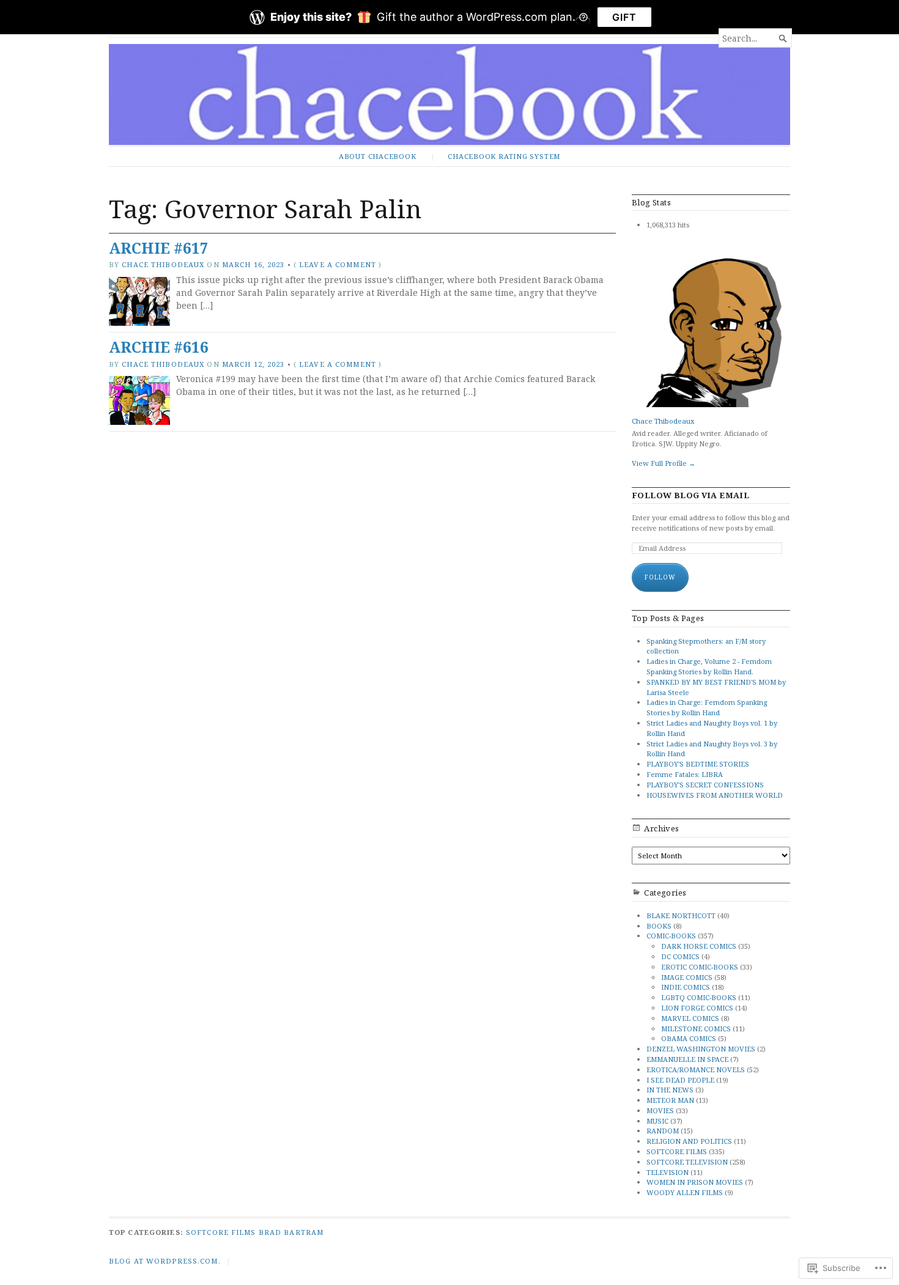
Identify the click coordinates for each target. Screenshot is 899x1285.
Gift (624, 17)
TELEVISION (667, 1172)
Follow (660, 577)
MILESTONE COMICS (696, 1028)
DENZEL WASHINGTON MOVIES (700, 1048)
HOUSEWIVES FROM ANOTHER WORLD (714, 795)
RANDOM (662, 1130)
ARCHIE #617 (159, 248)
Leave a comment (337, 264)
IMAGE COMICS (686, 977)
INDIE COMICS (685, 987)
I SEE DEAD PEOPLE (680, 1079)
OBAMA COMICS (688, 1038)
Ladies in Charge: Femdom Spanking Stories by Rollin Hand (706, 707)
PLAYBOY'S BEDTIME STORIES (697, 763)
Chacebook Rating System (504, 156)
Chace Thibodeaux (163, 264)
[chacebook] (449, 94)
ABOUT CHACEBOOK (377, 156)
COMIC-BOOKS (671, 935)
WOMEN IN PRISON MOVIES (694, 1182)
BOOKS (658, 925)
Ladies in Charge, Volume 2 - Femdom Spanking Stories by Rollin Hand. (709, 666)
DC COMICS (680, 956)
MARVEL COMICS (690, 1018)
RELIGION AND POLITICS (689, 1141)
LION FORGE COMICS (697, 1007)
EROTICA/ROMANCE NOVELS (695, 1069)
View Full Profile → (663, 463)
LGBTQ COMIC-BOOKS (698, 997)
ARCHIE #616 (159, 347)
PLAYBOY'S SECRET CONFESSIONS (705, 784)
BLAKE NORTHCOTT (681, 915)
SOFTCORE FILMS (676, 1151)
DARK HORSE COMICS (698, 946)
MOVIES (660, 1110)
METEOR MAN (670, 1100)
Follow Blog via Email (690, 495)
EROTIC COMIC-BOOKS (699, 966)
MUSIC (657, 1120)
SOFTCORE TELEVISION (687, 1161)
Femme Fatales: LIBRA (684, 774)
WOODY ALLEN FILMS (684, 1192)
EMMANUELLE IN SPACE (687, 1059)
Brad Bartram (291, 1232)
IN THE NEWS (670, 1089)
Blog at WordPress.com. (165, 1260)
